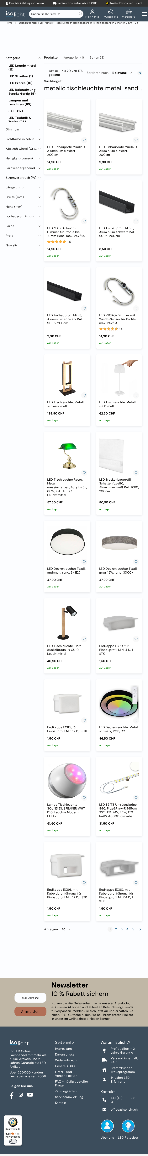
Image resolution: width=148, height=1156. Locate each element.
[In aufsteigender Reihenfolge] (139, 73)
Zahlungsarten (66, 1091)
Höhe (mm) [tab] (14, 207)
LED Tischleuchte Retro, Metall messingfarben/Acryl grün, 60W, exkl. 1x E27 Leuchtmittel (67, 487)
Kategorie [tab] (13, 58)
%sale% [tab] (11, 245)
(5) (69, 241)
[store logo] (16, 14)
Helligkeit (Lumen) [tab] (19, 158)
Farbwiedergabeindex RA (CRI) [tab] (23, 168)
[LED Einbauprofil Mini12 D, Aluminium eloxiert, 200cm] (67, 123)
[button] (122, 73)
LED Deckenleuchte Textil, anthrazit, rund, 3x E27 (66, 571)
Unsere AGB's (65, 1066)
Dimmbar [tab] (12, 129)
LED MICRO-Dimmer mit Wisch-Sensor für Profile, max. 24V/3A (117, 319)
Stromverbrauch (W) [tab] (21, 178)
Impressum (63, 1049)
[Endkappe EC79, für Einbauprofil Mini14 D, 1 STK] (119, 622)
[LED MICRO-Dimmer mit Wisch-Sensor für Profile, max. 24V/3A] (119, 291)
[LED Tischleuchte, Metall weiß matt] (119, 378)
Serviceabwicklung (69, 1097)
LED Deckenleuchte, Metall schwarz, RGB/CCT (119, 729)
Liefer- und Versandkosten (66, 1074)
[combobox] (56, 14)
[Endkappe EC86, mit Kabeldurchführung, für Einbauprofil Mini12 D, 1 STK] (67, 866)
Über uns (107, 1138)
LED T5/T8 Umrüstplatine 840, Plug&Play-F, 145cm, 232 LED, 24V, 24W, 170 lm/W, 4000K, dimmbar (118, 810)
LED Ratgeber (128, 1138)
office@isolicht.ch (124, 1110)
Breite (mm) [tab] (15, 197)
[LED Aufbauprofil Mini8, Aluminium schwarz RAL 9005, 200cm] (67, 291)
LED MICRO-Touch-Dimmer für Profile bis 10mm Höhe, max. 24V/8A (66, 232)
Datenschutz (64, 1054)
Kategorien (73, 57)
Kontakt (60, 1103)
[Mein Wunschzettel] (110, 13)
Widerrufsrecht (66, 1060)
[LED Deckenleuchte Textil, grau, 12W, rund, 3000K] (119, 545)
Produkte (51, 57)
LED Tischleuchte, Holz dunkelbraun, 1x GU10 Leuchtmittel (64, 650)
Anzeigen (51, 929)
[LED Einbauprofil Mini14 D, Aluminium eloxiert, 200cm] (119, 123)
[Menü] (19, 1117)
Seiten (97, 57)
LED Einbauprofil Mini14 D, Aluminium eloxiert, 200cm (118, 151)
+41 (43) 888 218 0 (123, 1100)
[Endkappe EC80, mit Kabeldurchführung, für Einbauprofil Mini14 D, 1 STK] (119, 866)
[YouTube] (30, 1095)
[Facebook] (11, 1095)
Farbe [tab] (10, 226)
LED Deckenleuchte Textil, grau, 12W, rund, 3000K (118, 571)
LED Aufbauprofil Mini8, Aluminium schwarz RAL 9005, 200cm (65, 319)
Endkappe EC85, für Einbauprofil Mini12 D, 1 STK (67, 729)
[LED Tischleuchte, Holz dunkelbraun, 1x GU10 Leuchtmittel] (67, 622)
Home (9, 22)
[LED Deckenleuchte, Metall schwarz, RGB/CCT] (119, 703)
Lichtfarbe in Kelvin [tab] (20, 139)
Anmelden (30, 1011)
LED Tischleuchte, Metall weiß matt (117, 404)
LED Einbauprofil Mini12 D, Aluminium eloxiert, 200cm (66, 151)
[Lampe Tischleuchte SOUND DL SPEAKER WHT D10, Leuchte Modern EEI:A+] (67, 781)
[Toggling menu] (144, 14)
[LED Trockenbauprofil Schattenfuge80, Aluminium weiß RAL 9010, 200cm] (119, 456)
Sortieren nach (98, 73)
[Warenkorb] (128, 13)
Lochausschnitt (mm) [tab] (22, 216)
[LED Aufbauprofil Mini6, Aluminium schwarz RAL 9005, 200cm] (119, 204)
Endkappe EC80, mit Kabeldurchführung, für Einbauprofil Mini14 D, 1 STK (116, 895)
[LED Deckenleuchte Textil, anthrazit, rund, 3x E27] (67, 545)
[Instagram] (21, 1095)
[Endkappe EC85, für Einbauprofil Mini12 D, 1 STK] (67, 703)
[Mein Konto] (92, 13)
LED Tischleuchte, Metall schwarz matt (65, 404)
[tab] (51, 57)
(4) (121, 328)
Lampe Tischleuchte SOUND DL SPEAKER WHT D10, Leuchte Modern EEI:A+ (66, 810)
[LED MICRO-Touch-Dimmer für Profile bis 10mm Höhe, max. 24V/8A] (67, 204)
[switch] (13, 1141)
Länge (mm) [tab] (15, 187)
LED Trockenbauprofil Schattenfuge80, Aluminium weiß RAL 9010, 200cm (119, 485)
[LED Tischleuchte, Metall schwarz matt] (67, 378)
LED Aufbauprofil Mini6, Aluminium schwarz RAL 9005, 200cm (117, 232)
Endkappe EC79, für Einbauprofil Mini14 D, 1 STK (116, 650)
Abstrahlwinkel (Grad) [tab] (22, 149)
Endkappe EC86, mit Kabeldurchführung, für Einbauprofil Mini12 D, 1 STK (67, 893)
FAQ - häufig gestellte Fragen (71, 1083)
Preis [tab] (9, 236)
